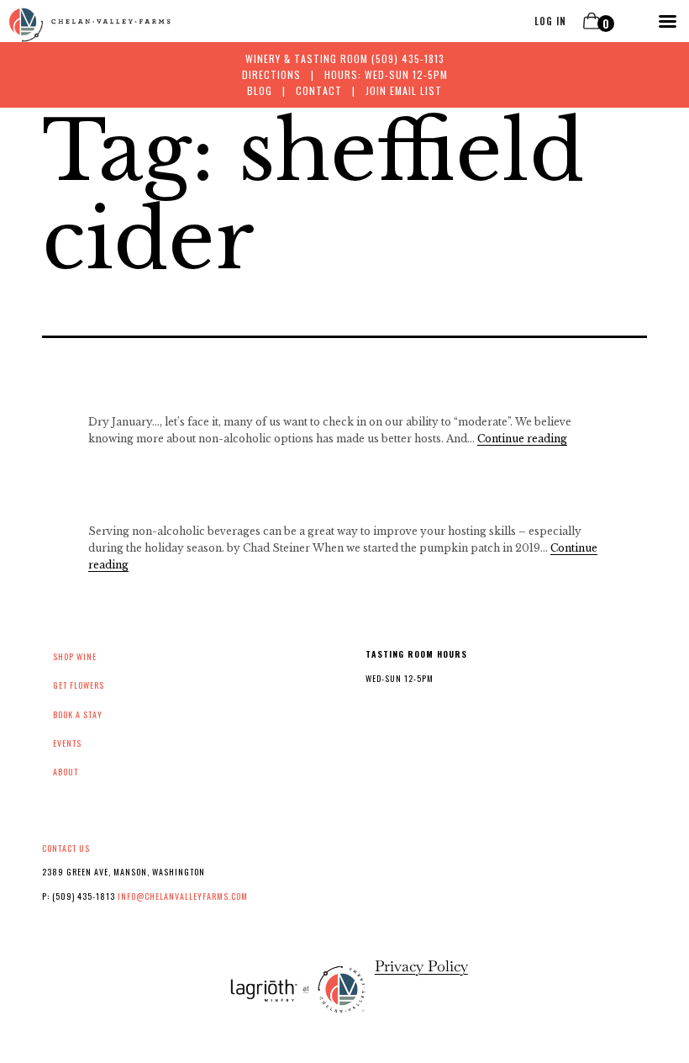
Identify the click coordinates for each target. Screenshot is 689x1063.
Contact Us (66, 848)
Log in (550, 21)
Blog (259, 90)
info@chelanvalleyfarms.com (183, 896)
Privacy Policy (421, 966)
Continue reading (522, 438)
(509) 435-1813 (407, 58)
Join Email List (404, 90)
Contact (319, 90)
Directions (271, 74)
